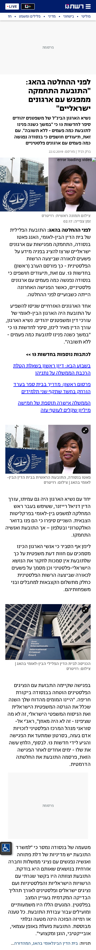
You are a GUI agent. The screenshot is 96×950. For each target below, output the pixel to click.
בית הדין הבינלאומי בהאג (55, 943)
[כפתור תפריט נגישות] (6, 848)
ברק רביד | (83, 152)
